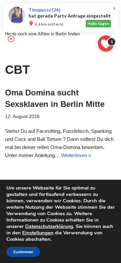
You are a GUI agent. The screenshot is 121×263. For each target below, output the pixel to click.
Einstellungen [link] (37, 232)
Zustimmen (23, 252)
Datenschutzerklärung (49, 226)
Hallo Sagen (98, 23)
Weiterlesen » (76, 155)
